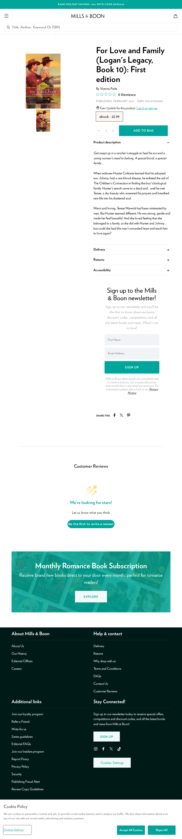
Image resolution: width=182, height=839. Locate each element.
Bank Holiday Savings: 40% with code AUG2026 (91, 4)
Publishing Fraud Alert (26, 782)
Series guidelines (22, 737)
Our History (19, 654)
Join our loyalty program (27, 714)
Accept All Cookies (130, 830)
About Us (18, 646)
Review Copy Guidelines (28, 789)
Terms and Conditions (107, 669)
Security (17, 774)
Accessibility (131, 270)
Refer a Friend (21, 722)
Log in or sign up (146, 108)
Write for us (19, 729)
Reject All (161, 830)
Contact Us (100, 684)
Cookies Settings (112, 763)
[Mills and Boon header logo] (87, 16)
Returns (131, 259)
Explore (91, 596)
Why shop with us (104, 661)
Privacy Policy (20, 767)
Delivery (131, 249)
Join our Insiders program (28, 751)
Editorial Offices (22, 661)
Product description (131, 142)
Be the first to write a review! (91, 524)
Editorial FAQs (21, 744)
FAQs (97, 676)
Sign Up (106, 736)
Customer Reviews (105, 691)
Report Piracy (20, 759)
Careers (17, 669)
